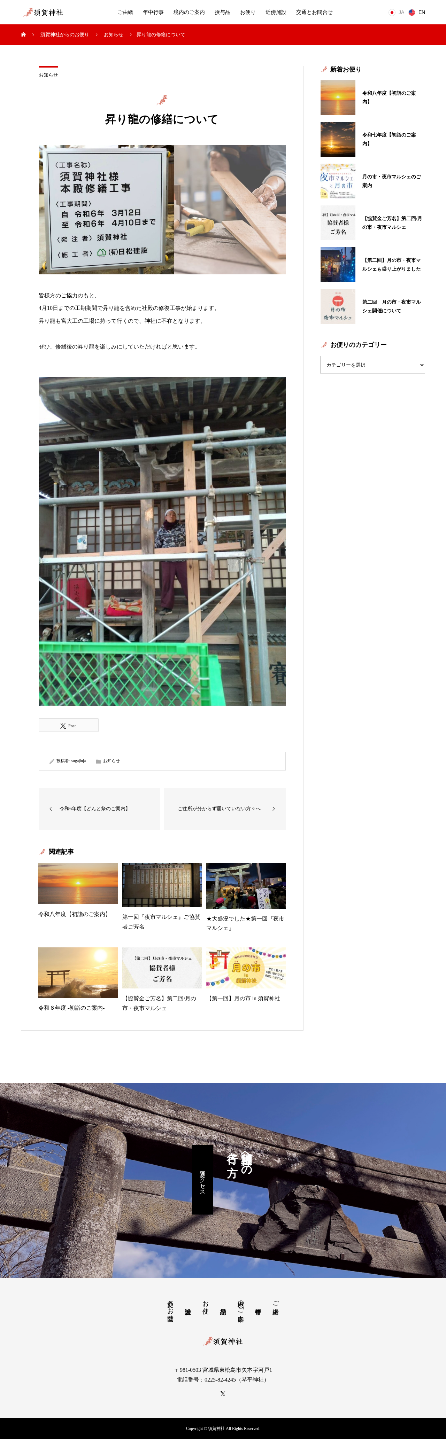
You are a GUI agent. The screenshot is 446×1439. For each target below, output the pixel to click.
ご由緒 (125, 12)
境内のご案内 (189, 12)
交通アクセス (203, 1179)
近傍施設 (276, 12)
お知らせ (48, 75)
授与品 (222, 12)
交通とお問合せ (314, 12)
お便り (248, 12)
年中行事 (153, 12)
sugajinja (78, 760)
